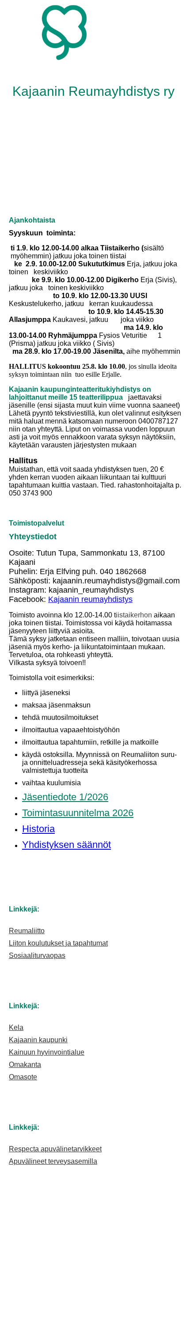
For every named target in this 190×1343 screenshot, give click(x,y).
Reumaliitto (27, 930)
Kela (16, 1027)
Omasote (23, 1077)
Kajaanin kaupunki (38, 1040)
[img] (95, 33)
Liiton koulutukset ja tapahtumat (58, 943)
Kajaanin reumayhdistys (90, 599)
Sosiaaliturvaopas (37, 955)
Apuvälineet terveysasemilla (53, 1161)
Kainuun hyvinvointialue (46, 1052)
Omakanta (25, 1064)
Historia (38, 828)
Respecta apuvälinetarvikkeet (55, 1149)
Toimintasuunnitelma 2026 (77, 812)
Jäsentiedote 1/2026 (65, 796)
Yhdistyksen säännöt (66, 844)
